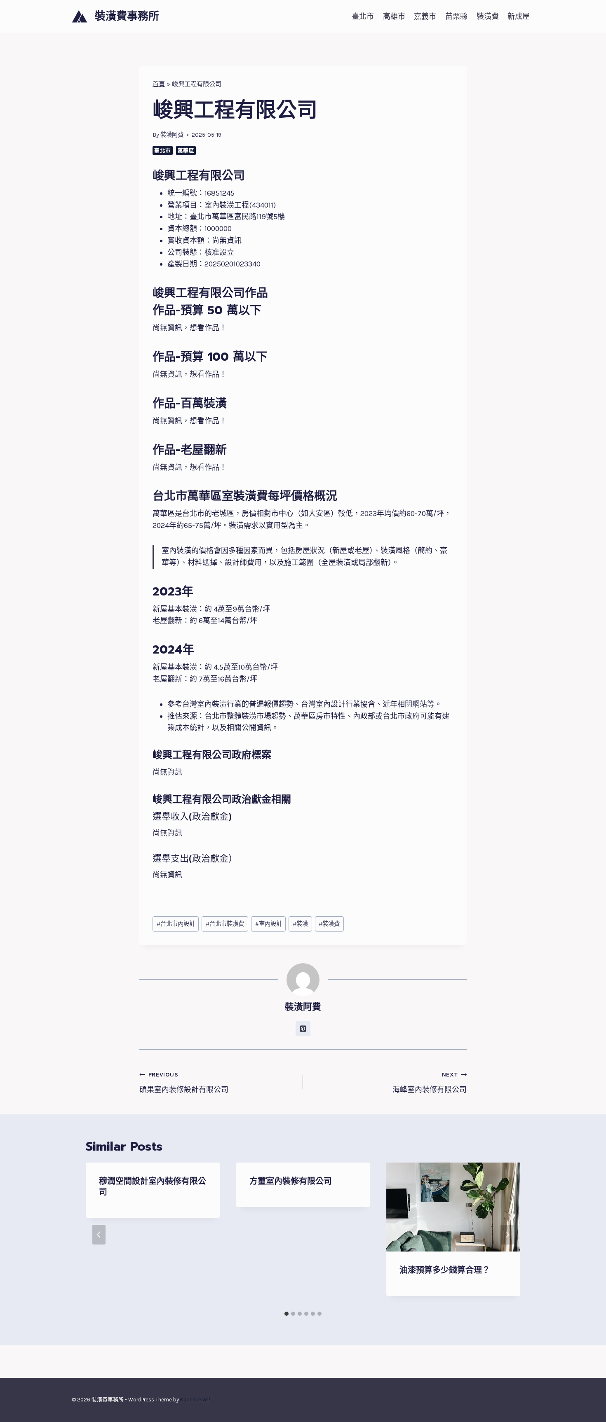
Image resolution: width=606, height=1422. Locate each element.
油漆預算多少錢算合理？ (444, 1270)
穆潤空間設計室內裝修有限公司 (152, 1186)
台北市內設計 (176, 923)
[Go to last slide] (99, 1235)
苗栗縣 (456, 16)
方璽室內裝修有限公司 (290, 1181)
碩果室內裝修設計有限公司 (183, 1082)
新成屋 (518, 16)
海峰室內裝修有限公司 (429, 1082)
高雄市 (394, 16)
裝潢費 (488, 16)
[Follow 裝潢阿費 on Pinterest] (303, 1028)
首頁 (159, 84)
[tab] (286, 1314)
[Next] (507, 1235)
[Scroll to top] (587, 1407)
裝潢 (300, 923)
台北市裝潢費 (225, 923)
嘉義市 (425, 16)
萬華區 (186, 150)
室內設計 (268, 923)
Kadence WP (195, 1399)
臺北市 (363, 16)
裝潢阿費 (171, 134)
